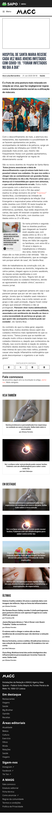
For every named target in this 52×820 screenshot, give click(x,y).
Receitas (6, 717)
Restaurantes (8, 699)
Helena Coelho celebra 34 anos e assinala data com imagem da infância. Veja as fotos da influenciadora (24, 602)
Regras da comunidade (13, 799)
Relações (6, 749)
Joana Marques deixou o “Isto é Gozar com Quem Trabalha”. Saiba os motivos (23, 623)
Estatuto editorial (10, 788)
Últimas (6, 596)
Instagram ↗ (8, 767)
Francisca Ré (9, 618)
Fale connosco (8, 784)
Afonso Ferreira (27, 432)
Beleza (5, 731)
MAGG (7, 637)
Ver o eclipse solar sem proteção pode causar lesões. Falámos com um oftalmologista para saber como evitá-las (26, 466)
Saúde (42, 76)
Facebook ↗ (7, 770)
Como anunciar (10, 795)
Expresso (41, 193)
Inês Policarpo (27, 471)
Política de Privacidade (12, 806)
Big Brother (7, 710)
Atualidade (7, 727)
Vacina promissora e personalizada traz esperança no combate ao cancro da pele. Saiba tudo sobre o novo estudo (26, 427)
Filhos (5, 742)
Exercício (6, 738)
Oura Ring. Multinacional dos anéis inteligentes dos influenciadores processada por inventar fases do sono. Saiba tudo (24, 655)
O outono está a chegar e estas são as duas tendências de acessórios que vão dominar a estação (25, 632)
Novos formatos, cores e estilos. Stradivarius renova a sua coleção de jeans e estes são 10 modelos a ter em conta (25, 643)
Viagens (6, 702)
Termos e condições (11, 802)
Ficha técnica (8, 791)
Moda (5, 746)
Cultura (5, 734)
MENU (23, 4)
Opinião (6, 713)
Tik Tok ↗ (6, 774)
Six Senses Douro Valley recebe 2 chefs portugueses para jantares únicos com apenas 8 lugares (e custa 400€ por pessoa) (25, 612)
